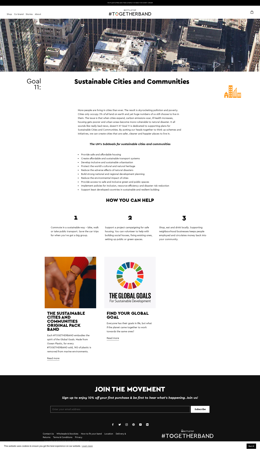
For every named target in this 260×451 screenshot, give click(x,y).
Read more (53, 358)
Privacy (78, 437)
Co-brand (19, 14)
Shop (9, 14)
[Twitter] (119, 424)
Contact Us (48, 434)
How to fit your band (91, 434)
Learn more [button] (87, 446)
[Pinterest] (133, 424)
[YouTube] (140, 424)
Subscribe (200, 409)
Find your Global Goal (127, 315)
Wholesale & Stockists (67, 434)
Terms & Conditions (62, 437)
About (38, 14)
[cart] (252, 12)
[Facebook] (113, 424)
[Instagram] (126, 424)
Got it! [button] (251, 446)
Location (108, 434)
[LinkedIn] (147, 424)
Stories (29, 14)
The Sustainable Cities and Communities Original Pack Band (66, 321)
